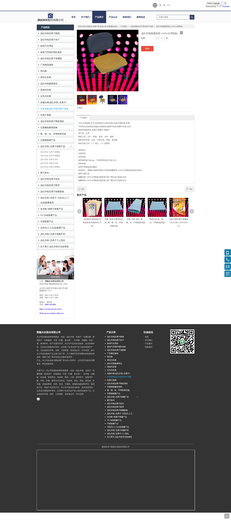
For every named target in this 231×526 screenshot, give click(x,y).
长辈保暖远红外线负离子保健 (54, 109)
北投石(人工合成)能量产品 (52, 228)
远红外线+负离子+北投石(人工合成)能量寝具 (54, 200)
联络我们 (127, 17)
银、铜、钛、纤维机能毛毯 (53, 134)
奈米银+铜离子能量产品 (51, 209)
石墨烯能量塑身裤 (48, 127)
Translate (226, 6)
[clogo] (50, 17)
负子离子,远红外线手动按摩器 (54, 246)
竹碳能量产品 (46, 221)
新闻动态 (141, 17)
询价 (147, 48)
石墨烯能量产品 (47, 140)
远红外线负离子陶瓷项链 (52, 121)
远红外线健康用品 (48, 83)
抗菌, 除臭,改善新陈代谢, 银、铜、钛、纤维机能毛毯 (114, 222)
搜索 (192, 17)
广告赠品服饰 (46, 65)
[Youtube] (38, 399)
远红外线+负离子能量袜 (50, 167)
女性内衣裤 (45, 96)
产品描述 (83, 118)
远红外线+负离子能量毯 (50, 152)
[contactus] (55, 265)
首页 (73, 17)
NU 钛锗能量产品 (48, 215)
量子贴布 (44, 173)
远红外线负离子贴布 (50, 179)
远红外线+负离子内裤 (49, 163)
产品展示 (99, 17)
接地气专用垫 (46, 46)
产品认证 (113, 17)
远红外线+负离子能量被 (50, 156)
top (226, 516)
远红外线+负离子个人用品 (52, 240)
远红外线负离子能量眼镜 (52, 191)
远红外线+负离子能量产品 (52, 146)
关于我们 (85, 17)
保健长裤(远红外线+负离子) (53, 102)
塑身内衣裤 (45, 90)
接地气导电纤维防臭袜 (51, 52)
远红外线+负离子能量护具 (52, 234)
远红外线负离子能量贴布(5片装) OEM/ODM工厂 (179, 222)
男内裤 (43, 71)
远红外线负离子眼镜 (50, 33)
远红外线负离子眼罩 (50, 185)
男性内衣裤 (45, 77)
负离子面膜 (45, 115)
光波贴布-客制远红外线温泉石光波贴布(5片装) (92, 222)
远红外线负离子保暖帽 (51, 58)
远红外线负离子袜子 (50, 39)
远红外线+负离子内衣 (49, 159)
